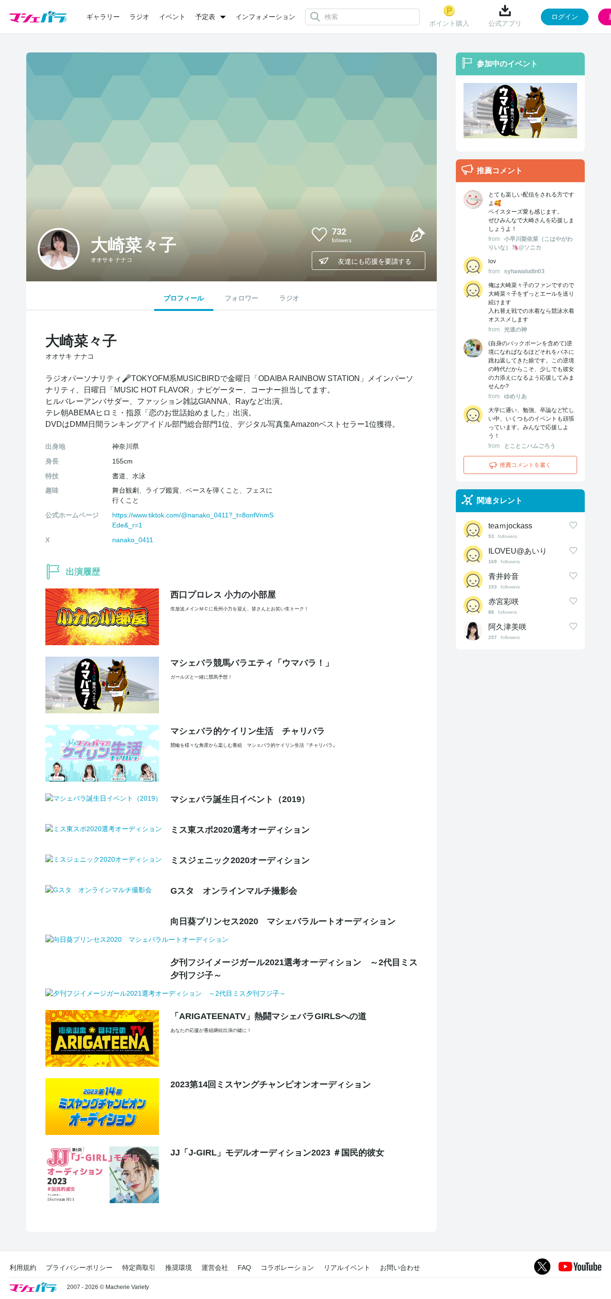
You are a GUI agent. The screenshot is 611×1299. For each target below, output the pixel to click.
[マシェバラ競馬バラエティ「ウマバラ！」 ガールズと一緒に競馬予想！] (520, 110)
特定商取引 (139, 1267)
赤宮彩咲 (503, 602)
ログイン (564, 17)
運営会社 (214, 1267)
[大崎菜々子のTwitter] (394, 234)
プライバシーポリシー (79, 1267)
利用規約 (23, 1267)
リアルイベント (347, 1267)
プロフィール (184, 298)
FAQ (244, 1267)
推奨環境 (178, 1267)
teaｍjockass (510, 526)
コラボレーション (287, 1267)
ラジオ (139, 17)
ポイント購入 (449, 23)
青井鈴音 (503, 576)
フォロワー (241, 298)
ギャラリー (103, 17)
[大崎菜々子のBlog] (417, 234)
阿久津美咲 (507, 627)
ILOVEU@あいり (517, 551)
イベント (172, 17)
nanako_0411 (132, 540)
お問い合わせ (400, 1267)
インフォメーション (265, 17)
